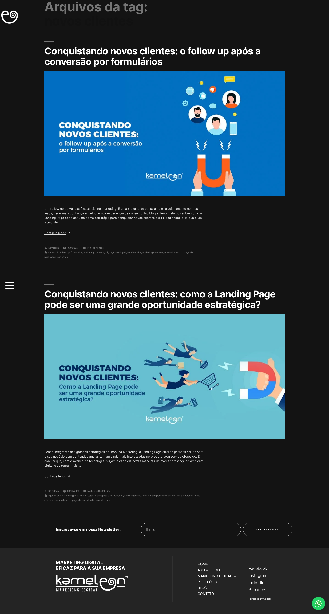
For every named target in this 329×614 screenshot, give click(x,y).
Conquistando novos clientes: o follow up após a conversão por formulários (152, 56)
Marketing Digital (96, 491)
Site (108, 491)
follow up (65, 252)
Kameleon (53, 247)
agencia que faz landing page (63, 495)
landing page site (103, 495)
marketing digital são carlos (127, 252)
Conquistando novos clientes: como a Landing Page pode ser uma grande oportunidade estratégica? (159, 299)
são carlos (62, 257)
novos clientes (172, 252)
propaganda (187, 252)
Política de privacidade (260, 598)
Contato (206, 594)
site (108, 500)
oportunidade (61, 500)
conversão (53, 252)
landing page (86, 495)
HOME (203, 564)
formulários (76, 252)
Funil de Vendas (95, 247)
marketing (89, 252)
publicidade (50, 257)
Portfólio (207, 582)
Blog (202, 588)
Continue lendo (57, 233)
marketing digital (103, 252)
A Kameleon (209, 570)
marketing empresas (152, 252)
